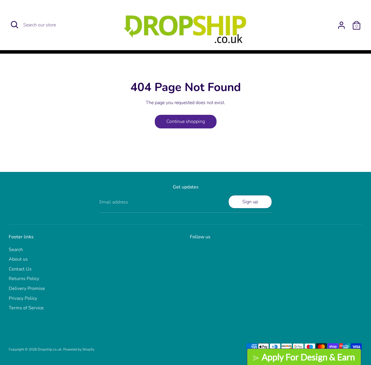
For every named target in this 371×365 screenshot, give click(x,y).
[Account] (341, 25)
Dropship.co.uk (49, 349)
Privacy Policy (23, 298)
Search (16, 249)
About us (18, 259)
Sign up (250, 202)
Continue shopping (185, 121)
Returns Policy (24, 278)
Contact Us (20, 269)
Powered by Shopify (78, 349)
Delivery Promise (27, 288)
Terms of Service (26, 308)
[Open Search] (14, 24)
